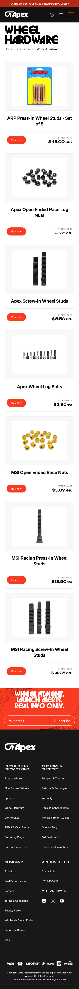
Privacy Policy (13, 910)
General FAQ (49, 827)
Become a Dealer (15, 930)
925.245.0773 (50, 881)
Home (9, 49)
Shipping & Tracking (53, 778)
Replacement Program (55, 807)
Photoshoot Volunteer (55, 847)
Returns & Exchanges (54, 788)
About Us (10, 871)
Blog (7, 939)
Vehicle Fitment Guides (55, 817)
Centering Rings (14, 837)
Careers (9, 890)
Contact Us (48, 871)
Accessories (24, 49)
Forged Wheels (14, 778)
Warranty (47, 798)
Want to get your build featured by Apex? (40, 3)
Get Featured (50, 837)
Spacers (9, 798)
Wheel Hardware (14, 807)
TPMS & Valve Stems (17, 827)
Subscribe (62, 720)
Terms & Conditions (16, 900)
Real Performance (15, 881)
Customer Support (52, 767)
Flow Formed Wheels (17, 788)
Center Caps (12, 817)
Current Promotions (16, 847)
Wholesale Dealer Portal (19, 920)
